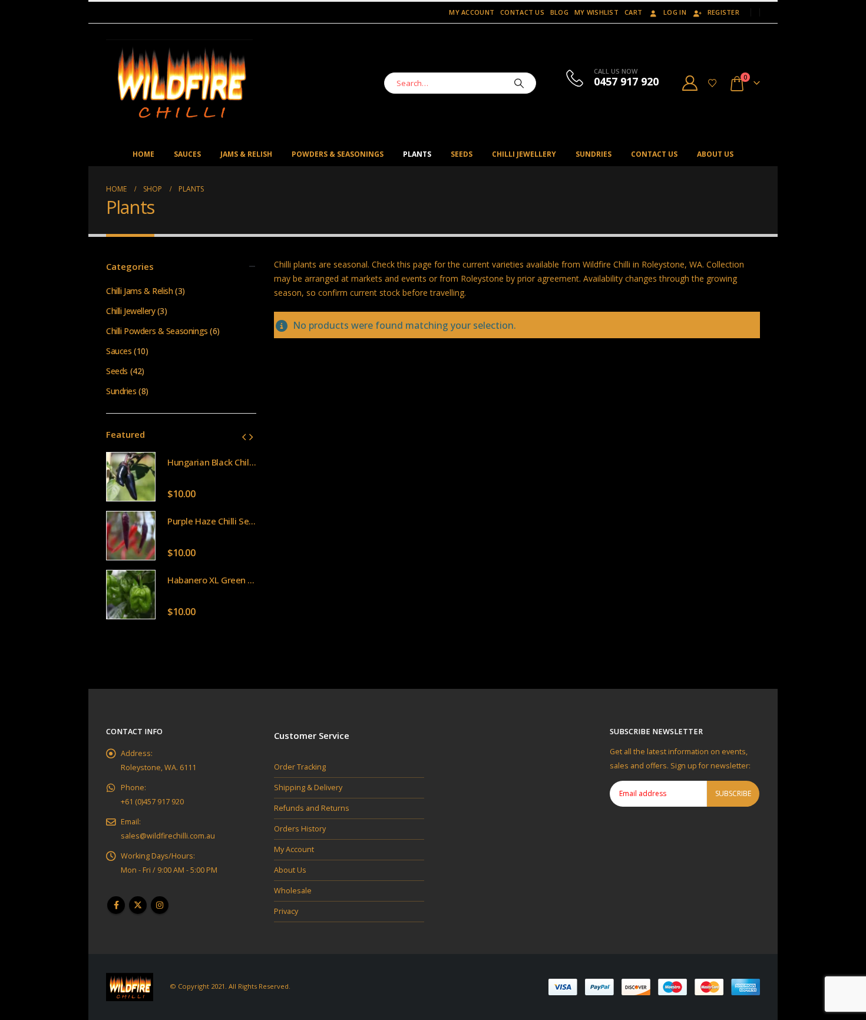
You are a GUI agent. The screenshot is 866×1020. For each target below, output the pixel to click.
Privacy (286, 911)
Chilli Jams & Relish (139, 290)
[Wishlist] (713, 82)
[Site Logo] (179, 83)
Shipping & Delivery (308, 788)
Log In (674, 12)
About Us (715, 154)
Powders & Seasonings (338, 154)
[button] (244, 436)
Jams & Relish (246, 154)
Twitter (138, 905)
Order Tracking (300, 767)
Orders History (300, 829)
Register (723, 12)
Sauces (187, 154)
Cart (633, 12)
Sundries (594, 154)
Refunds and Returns (311, 808)
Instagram (159, 905)
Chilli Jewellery (524, 154)
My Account (471, 12)
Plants (417, 154)
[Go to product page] (131, 476)
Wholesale (293, 891)
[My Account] (690, 83)
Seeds (461, 154)
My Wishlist (596, 12)
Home (143, 154)
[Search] (519, 83)
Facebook (116, 905)
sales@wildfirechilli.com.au (168, 836)
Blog (559, 12)
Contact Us (522, 12)
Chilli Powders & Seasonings (157, 330)
